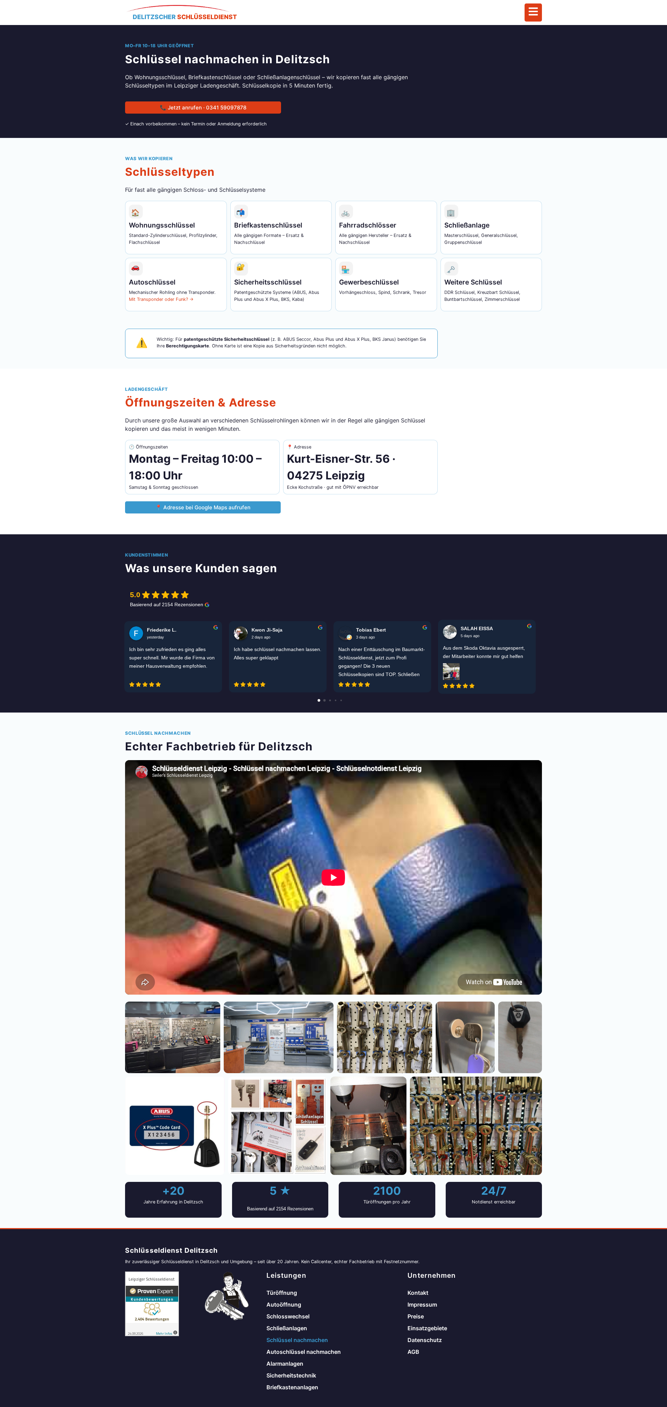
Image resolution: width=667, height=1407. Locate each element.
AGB (413, 1351)
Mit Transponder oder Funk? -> (161, 299)
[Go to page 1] (324, 700)
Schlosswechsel (288, 1316)
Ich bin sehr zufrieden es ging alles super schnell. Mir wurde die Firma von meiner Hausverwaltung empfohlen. (172, 658)
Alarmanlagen (284, 1363)
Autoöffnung (283, 1304)
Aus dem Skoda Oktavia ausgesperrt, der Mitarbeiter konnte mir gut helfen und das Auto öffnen (484, 652)
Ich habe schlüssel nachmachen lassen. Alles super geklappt (277, 653)
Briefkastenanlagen (292, 1387)
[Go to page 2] (330, 700)
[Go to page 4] (341, 700)
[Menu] (533, 12)
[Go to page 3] (335, 700)
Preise (415, 1316)
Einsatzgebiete (427, 1328)
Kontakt (417, 1292)
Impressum (422, 1304)
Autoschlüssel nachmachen (303, 1351)
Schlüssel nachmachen (297, 1339)
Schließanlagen (286, 1328)
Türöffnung (281, 1292)
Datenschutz (424, 1339)
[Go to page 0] (319, 700)
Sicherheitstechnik (291, 1375)
